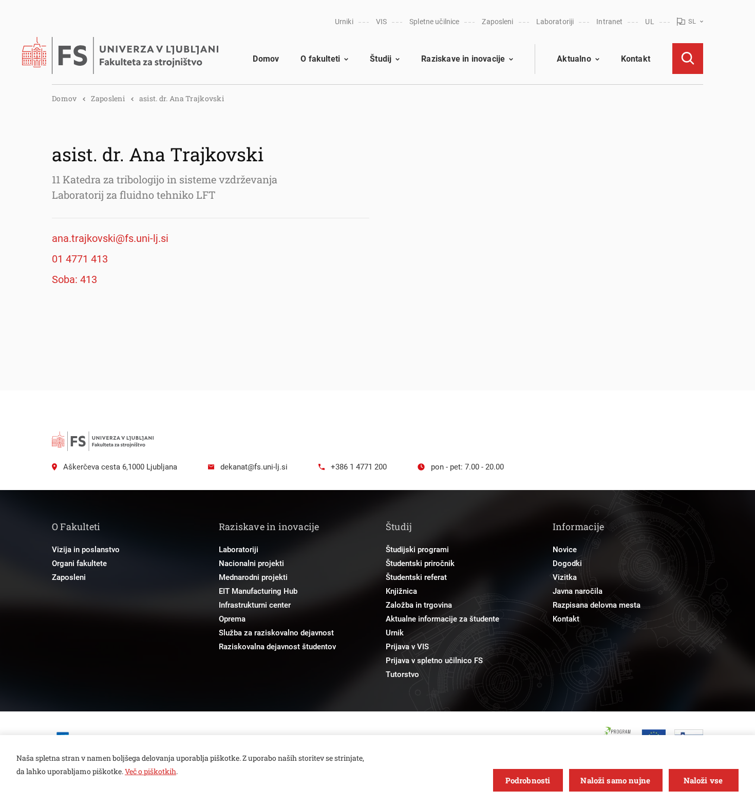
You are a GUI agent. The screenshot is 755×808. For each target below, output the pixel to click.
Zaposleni (497, 21)
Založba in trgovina (419, 605)
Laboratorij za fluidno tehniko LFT (134, 194)
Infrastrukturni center (255, 605)
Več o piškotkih (150, 771)
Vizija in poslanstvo (86, 549)
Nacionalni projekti (251, 563)
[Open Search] (687, 58)
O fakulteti (320, 59)
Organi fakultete (79, 563)
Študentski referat (416, 577)
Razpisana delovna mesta (596, 605)
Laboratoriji (555, 21)
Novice (565, 549)
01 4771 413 (80, 259)
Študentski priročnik (420, 563)
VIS (381, 21)
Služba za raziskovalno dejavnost (276, 632)
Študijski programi (417, 549)
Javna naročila (577, 591)
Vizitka (565, 577)
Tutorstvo (402, 674)
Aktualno (574, 59)
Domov (266, 59)
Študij (380, 59)
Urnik (395, 632)
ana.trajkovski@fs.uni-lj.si (110, 238)
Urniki (344, 21)
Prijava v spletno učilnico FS (434, 660)
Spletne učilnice (434, 21)
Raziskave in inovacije (463, 59)
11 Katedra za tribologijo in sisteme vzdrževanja (164, 179)
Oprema (232, 619)
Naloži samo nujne (615, 780)
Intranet (609, 21)
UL (649, 21)
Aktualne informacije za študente (442, 619)
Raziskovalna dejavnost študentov (277, 646)
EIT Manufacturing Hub (258, 591)
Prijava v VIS (407, 646)
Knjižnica (401, 591)
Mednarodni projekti (253, 577)
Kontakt (635, 59)
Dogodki (567, 563)
